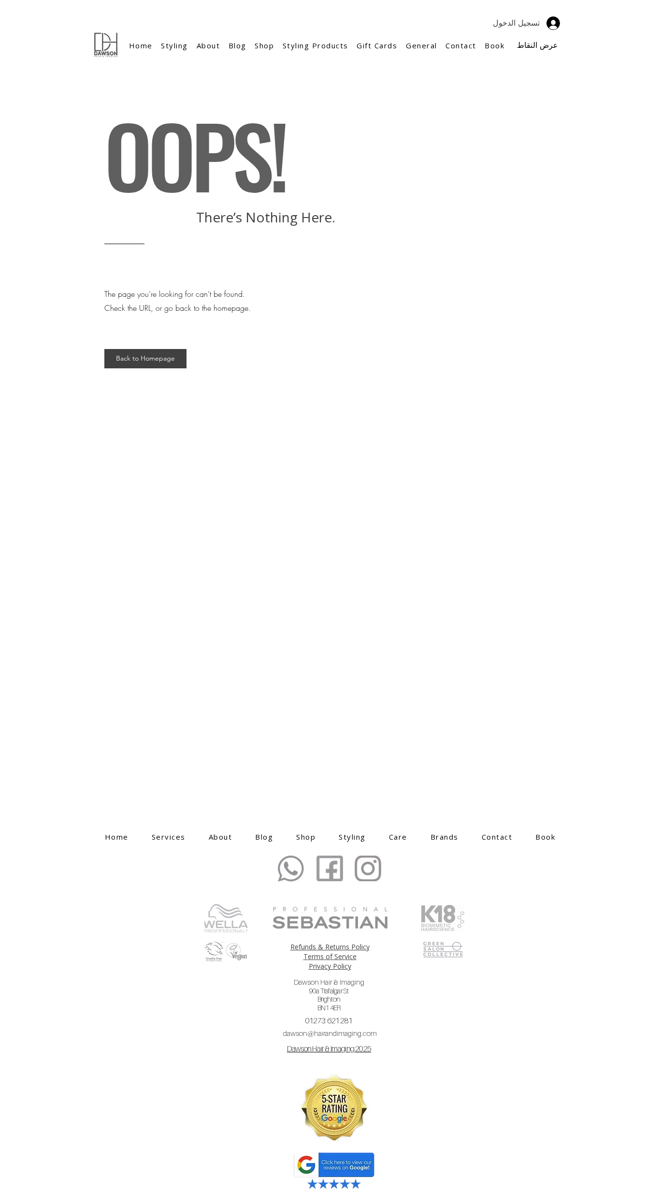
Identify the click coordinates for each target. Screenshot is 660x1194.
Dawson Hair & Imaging (329, 994)
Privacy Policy (330, 966)
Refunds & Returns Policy (330, 946)
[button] (208, 45)
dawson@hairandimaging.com (330, 1033)
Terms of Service (330, 956)
